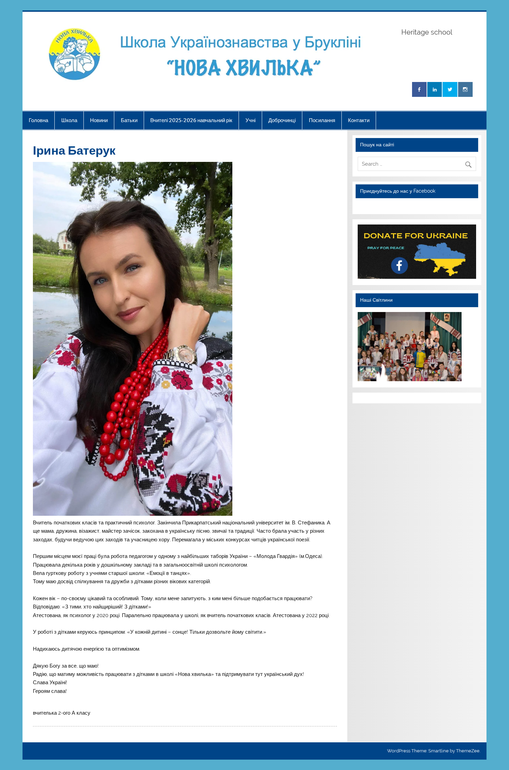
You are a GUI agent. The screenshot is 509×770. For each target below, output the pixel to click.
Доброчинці (282, 120)
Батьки (129, 120)
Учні (250, 120)
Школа (69, 120)
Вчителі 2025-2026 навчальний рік (191, 120)
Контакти (358, 120)
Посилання (322, 120)
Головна (38, 120)
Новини (99, 120)
